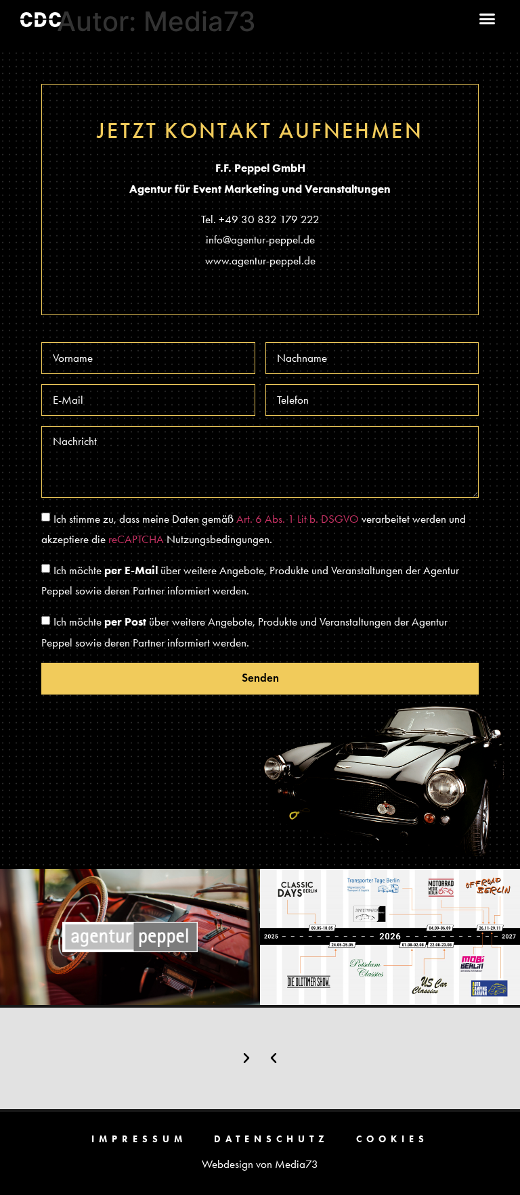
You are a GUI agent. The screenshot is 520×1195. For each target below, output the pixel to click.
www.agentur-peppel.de (260, 260)
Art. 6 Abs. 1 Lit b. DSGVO (297, 518)
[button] (487, 19)
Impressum (139, 1139)
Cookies (392, 1139)
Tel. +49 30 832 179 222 (260, 219)
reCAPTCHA (136, 539)
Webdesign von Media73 (260, 1164)
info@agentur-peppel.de (260, 239)
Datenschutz (271, 1139)
